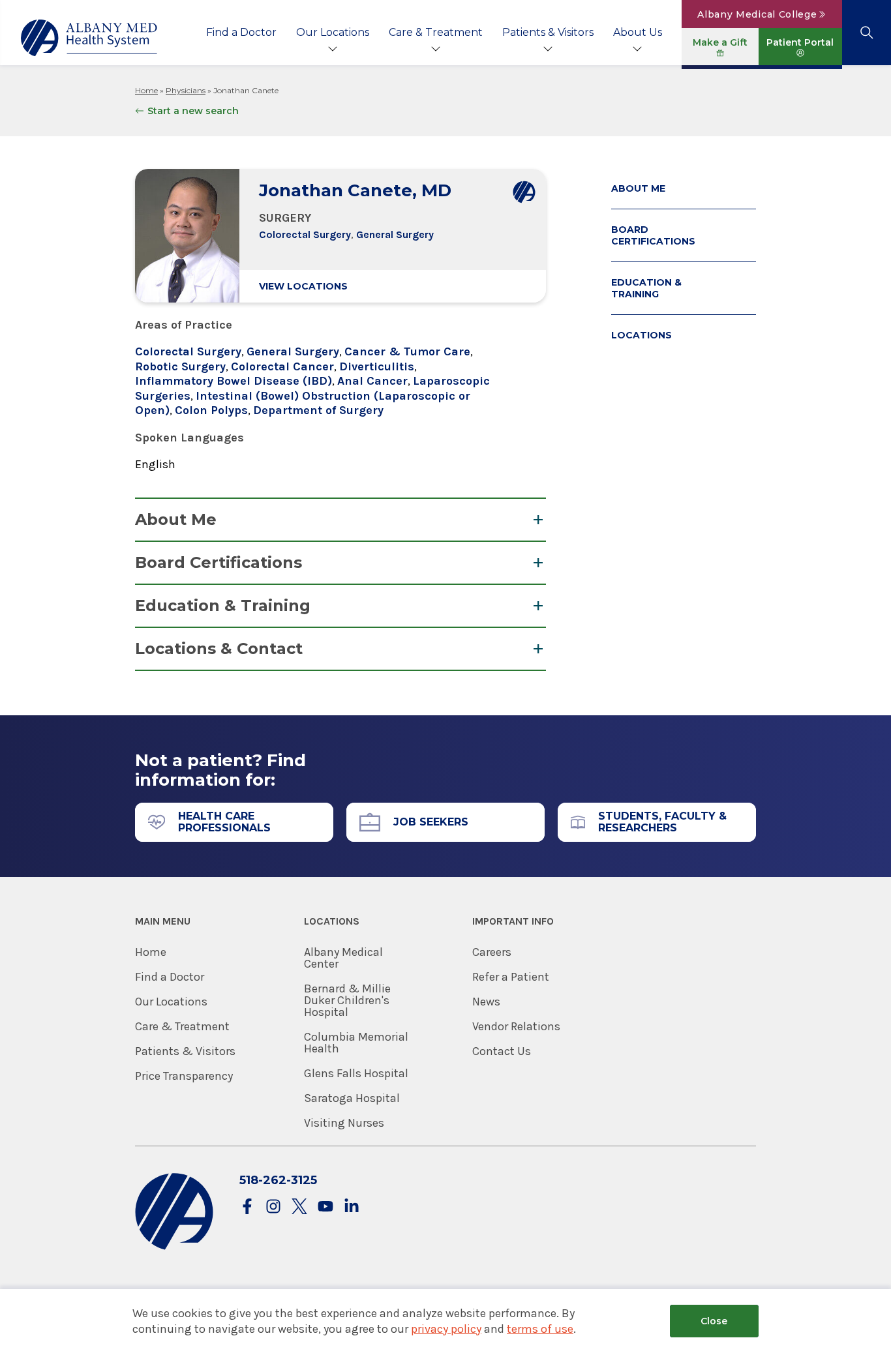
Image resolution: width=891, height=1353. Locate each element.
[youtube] (325, 1207)
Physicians (185, 90)
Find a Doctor (241, 32)
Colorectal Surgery (305, 234)
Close (714, 1321)
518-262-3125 (278, 1180)
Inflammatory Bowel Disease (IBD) (233, 381)
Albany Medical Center (343, 958)
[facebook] (247, 1207)
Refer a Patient (510, 977)
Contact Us (501, 1051)
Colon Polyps (211, 410)
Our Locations (332, 32)
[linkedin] (351, 1207)
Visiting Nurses (344, 1123)
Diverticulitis (376, 366)
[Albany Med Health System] (89, 37)
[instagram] (273, 1207)
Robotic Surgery (180, 366)
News (486, 1001)
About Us (637, 32)
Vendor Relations (516, 1026)
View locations (303, 286)
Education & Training (222, 605)
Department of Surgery (318, 410)
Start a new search (193, 111)
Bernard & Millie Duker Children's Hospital (347, 1000)
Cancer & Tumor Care (407, 351)
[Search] (866, 32)
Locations (641, 335)
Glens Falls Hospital (356, 1073)
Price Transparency (184, 1076)
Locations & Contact (219, 648)
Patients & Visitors (548, 32)
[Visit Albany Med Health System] (174, 1247)
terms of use (540, 1329)
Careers (491, 952)
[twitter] (299, 1207)
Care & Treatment (436, 32)
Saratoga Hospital (352, 1098)
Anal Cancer (372, 381)
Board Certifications (218, 562)
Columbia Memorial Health (356, 1042)
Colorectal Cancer (282, 366)
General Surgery (395, 234)
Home (146, 90)
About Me (176, 519)
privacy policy (446, 1329)
